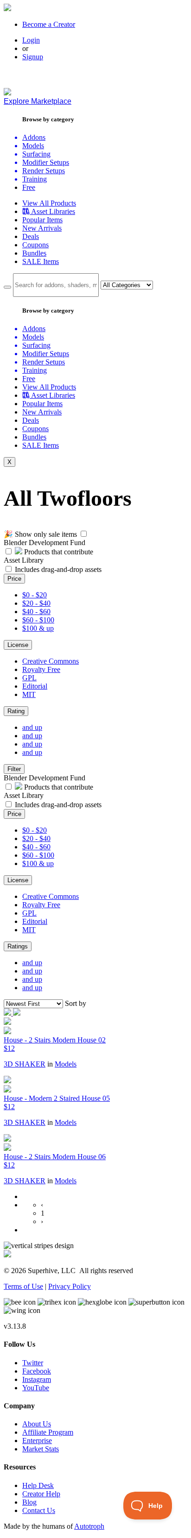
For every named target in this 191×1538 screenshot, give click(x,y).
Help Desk (38, 1485)
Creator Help (41, 1494)
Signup (32, 57)
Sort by (75, 1003)
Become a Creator (48, 24)
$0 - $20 (34, 595)
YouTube (35, 1388)
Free (28, 187)
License (17, 644)
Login (31, 40)
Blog (29, 1502)
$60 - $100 (38, 620)
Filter (14, 769)
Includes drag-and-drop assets (58, 569)
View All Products (49, 203)
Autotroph (89, 1526)
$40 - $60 (36, 611)
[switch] (84, 534)
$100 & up (38, 628)
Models (65, 1064)
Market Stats (40, 1449)
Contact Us (38, 1510)
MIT (29, 694)
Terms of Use (23, 1286)
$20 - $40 (36, 603)
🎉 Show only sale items (40, 534)
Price (14, 578)
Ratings (17, 946)
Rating (16, 711)
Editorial (34, 686)
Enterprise (37, 1440)
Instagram (36, 1379)
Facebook (36, 1371)
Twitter (32, 1363)
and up (32, 727)
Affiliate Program (47, 1432)
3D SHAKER (24, 1064)
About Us (36, 1424)
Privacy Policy (69, 1286)
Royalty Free (41, 669)
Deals (30, 236)
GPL (29, 678)
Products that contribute (57, 552)
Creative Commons (50, 661)
